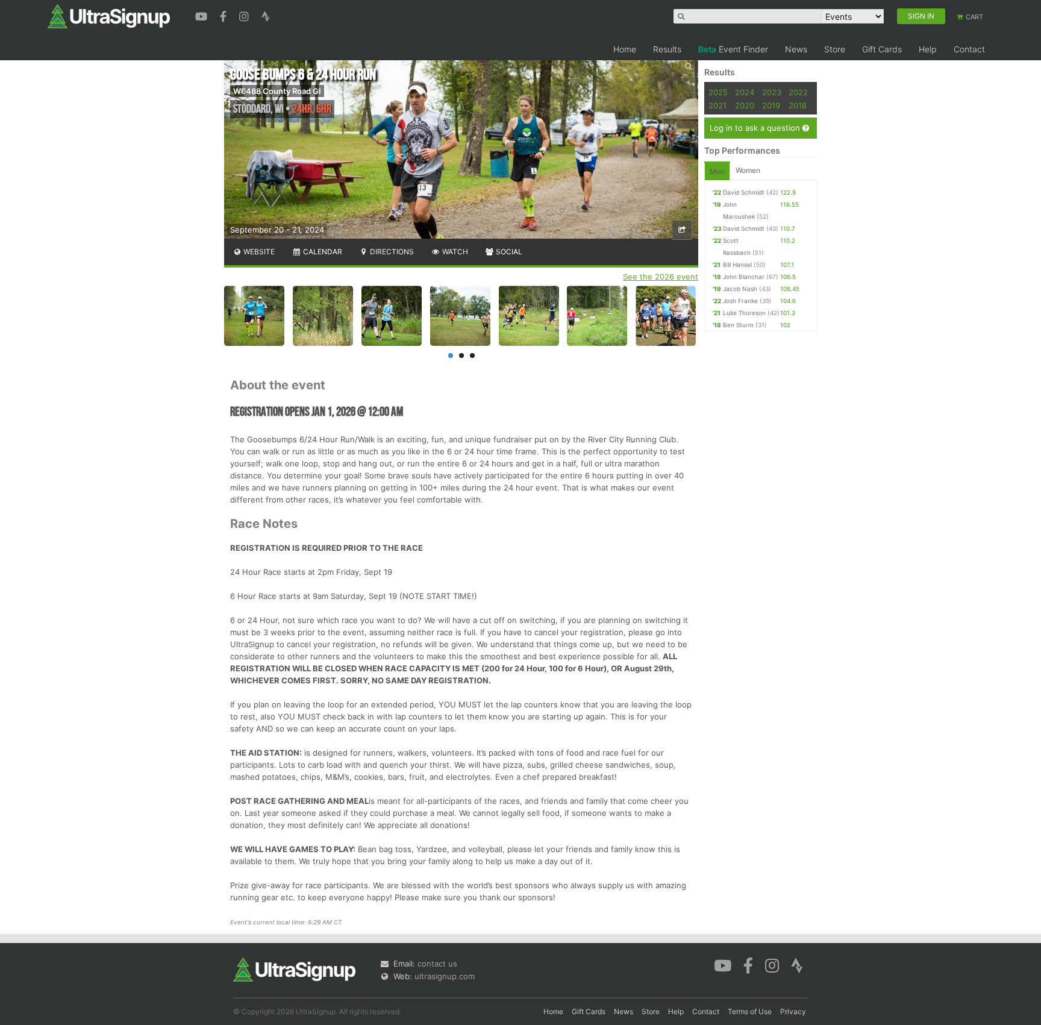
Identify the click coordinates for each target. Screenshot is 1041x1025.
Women (748, 170)
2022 (798, 92)
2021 (717, 105)
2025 (718, 92)
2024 (744, 92)
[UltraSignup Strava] (266, 15)
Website (258, 251)
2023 (771, 92)
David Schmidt (743, 192)
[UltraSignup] (109, 15)
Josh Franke (740, 300)
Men (717, 171)
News (796, 49)
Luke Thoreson (744, 312)
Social (508, 251)
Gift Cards (882, 49)
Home (624, 49)
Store (834, 49)
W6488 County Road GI (277, 91)
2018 (798, 105)
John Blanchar (743, 276)
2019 (771, 105)
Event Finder (733, 49)
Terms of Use (750, 1011)
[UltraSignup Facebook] (224, 15)
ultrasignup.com (444, 976)
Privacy (793, 1011)
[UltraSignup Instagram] (245, 15)
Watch (454, 251)
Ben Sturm (738, 324)
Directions (391, 251)
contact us (437, 963)
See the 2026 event (660, 276)
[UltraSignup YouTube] (202, 15)
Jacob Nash (740, 288)
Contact (969, 49)
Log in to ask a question (756, 128)
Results (667, 49)
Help (928, 49)
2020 (744, 105)
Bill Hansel (737, 264)
